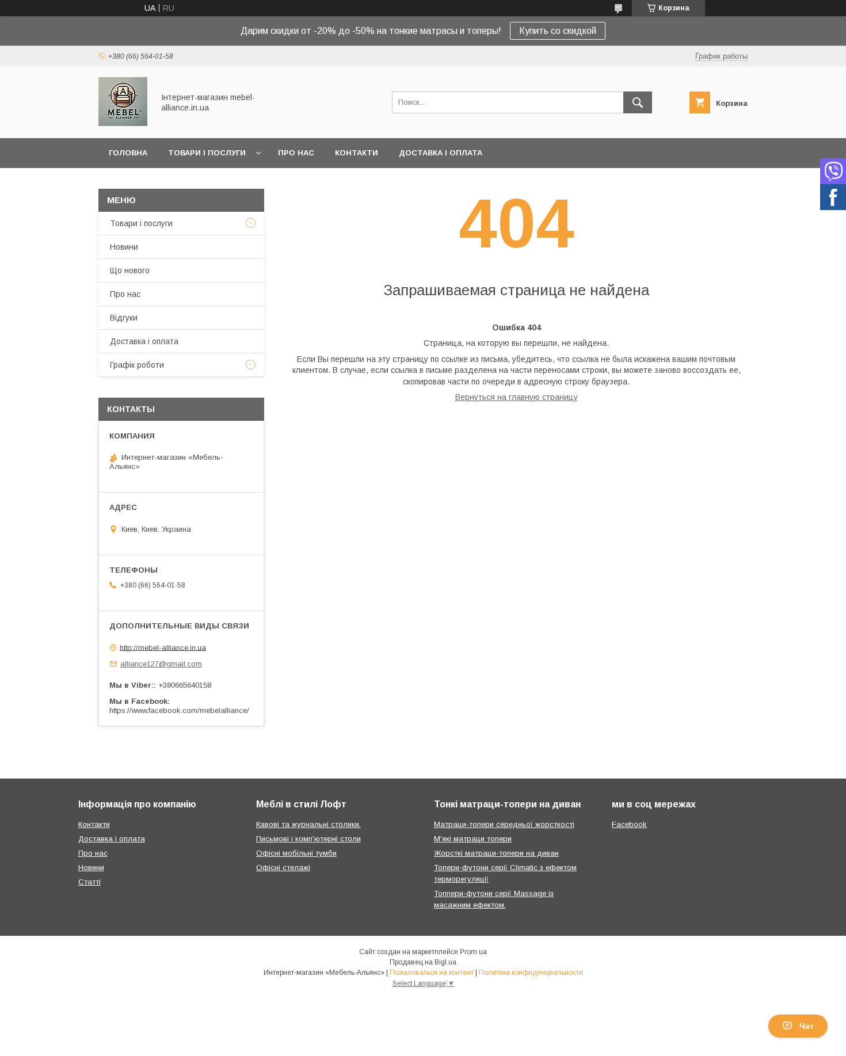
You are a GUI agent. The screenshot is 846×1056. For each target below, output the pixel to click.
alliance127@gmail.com (161, 663)
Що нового (130, 270)
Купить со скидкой (557, 31)
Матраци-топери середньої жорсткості (504, 824)
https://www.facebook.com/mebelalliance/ (179, 710)
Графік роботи (137, 364)
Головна (128, 152)
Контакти (356, 152)
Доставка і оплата (440, 152)
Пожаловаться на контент (432, 973)
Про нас (296, 152)
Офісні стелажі (283, 867)
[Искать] (637, 102)
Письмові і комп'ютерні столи (308, 838)
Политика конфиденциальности (531, 973)
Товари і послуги (207, 152)
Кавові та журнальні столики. (308, 824)
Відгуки (124, 317)
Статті (89, 882)
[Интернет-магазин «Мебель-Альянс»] (122, 123)
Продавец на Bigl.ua (423, 962)
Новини (124, 246)
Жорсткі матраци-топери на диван (496, 853)
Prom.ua (473, 952)
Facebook (629, 824)
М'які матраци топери (473, 838)
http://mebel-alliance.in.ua (163, 647)
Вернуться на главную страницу (516, 397)
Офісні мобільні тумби (296, 853)
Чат (806, 1026)
